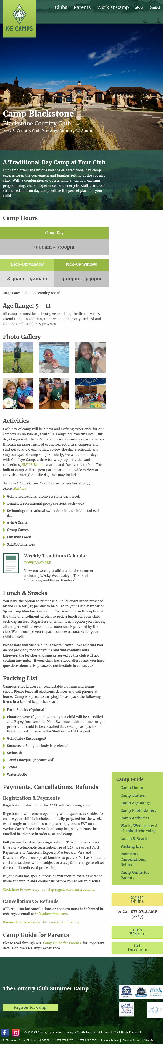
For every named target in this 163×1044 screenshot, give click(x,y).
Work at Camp (113, 7)
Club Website (137, 932)
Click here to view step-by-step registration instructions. (49, 889)
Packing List (132, 846)
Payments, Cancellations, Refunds (133, 859)
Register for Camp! (31, 1007)
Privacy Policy (109, 1040)
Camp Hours (132, 787)
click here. (19, 488)
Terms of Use (131, 1040)
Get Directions (138, 947)
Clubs (61, 7)
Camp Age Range (136, 803)
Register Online (137, 899)
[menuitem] (64, 7)
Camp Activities (135, 818)
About (139, 7)
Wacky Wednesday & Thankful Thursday (139, 828)
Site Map (149, 1040)
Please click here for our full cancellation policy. (41, 922)
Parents (82, 7)
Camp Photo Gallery (139, 810)
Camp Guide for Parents (135, 875)
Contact (155, 7)
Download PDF (37, 563)
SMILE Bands (32, 465)
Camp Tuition (133, 795)
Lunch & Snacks (135, 838)
